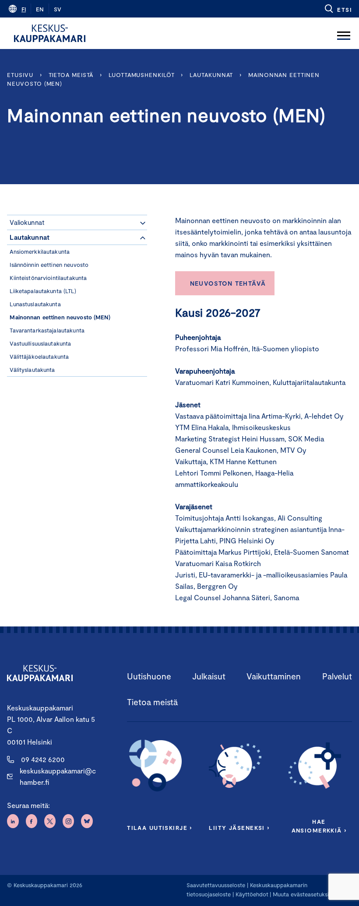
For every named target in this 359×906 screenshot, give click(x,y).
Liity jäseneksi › (239, 827)
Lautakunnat (211, 74)
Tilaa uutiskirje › (159, 827)
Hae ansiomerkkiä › (319, 826)
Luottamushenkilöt (141, 74)
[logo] (49, 33)
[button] (338, 8)
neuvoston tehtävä (228, 283)
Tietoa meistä (71, 74)
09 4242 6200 (43, 759)
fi (23, 9)
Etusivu (20, 74)
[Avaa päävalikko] (343, 33)
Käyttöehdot (252, 894)
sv (57, 9)
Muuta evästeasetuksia (302, 894)
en (40, 9)
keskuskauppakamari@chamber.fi (58, 776)
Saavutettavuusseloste (216, 885)
